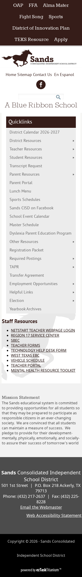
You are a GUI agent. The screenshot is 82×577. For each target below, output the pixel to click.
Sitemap (24, 75)
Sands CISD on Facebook (39, 208)
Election (26, 301)
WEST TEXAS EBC (25, 355)
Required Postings (25, 258)
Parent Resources (25, 174)
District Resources (25, 141)
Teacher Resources (26, 149)
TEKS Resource (33, 39)
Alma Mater (56, 6)
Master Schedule (33, 225)
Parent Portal (28, 183)
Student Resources (26, 157)
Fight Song (31, 17)
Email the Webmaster (41, 507)
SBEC (15, 340)
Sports (56, 17)
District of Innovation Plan (42, 28)
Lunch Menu (30, 191)
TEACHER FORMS (25, 345)
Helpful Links (21, 292)
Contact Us (42, 75)
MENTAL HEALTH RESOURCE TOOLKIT (43, 370)
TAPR (14, 267)
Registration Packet (36, 250)
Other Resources (24, 242)
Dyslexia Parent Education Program (43, 233)
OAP (19, 5)
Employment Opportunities (34, 284)
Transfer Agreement (36, 275)
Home (11, 75)
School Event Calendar (37, 216)
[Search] (58, 95)
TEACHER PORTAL (26, 365)
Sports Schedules (32, 199)
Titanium (47, 569)
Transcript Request (35, 166)
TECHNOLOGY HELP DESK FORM (39, 350)
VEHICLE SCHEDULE (28, 360)
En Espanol (64, 76)
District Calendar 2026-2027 (43, 132)
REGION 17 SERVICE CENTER (35, 335)
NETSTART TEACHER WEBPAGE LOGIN (43, 330)
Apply (62, 39)
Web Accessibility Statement (54, 515)
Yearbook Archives (25, 309)
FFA (33, 6)
